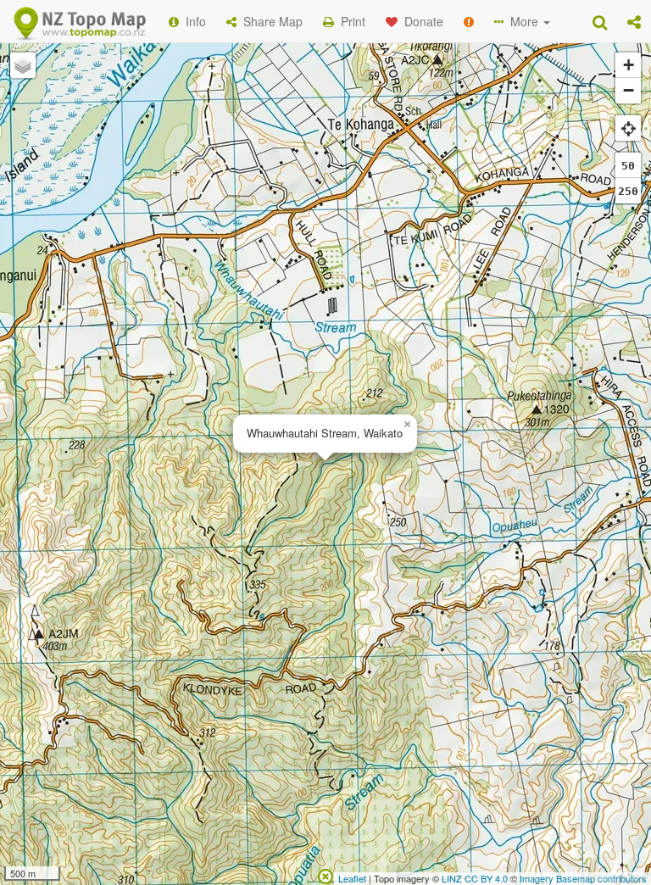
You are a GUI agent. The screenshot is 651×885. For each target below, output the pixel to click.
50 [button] (628, 165)
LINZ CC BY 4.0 (475, 878)
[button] (634, 21)
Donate (420, 21)
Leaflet (352, 878)
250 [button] (628, 191)
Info (192, 21)
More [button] (523, 21)
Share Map (269, 21)
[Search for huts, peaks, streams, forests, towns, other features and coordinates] (599, 21)
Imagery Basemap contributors (583, 878)
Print (349, 21)
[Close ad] (325, 875)
